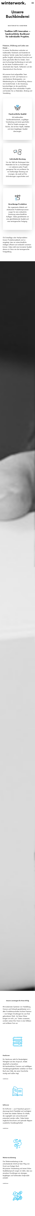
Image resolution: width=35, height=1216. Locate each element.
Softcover (6, 1105)
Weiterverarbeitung (9, 1158)
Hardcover (6, 1055)
